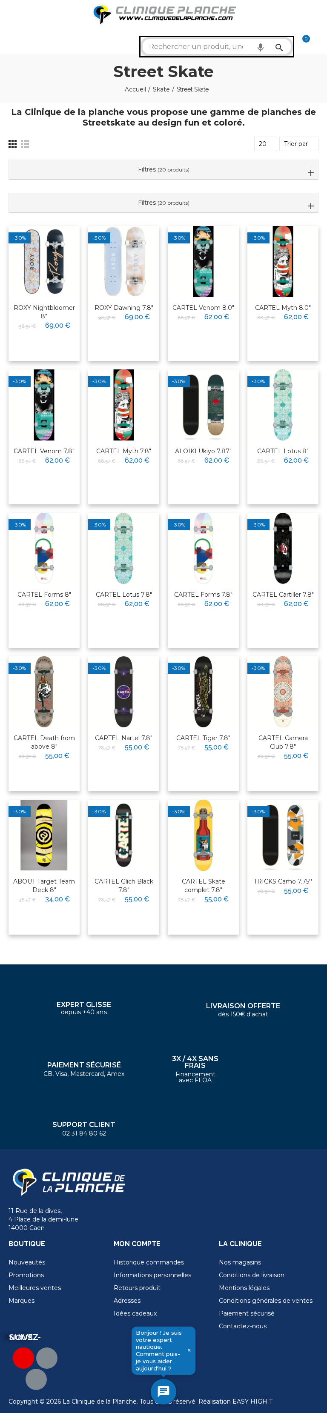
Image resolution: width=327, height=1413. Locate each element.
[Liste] (25, 144)
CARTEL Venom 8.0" (203, 308)
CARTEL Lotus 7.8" (124, 594)
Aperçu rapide (52, 259)
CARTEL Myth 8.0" (283, 308)
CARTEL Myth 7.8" (123, 451)
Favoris (55, 244)
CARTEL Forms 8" (44, 594)
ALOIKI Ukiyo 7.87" (203, 451)
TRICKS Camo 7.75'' (283, 881)
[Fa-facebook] (46, 1358)
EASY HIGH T (252, 1401)
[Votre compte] (318, 42)
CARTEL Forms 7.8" (203, 594)
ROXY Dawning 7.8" (124, 308)
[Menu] (13, 15)
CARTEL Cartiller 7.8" (283, 594)
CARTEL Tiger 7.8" (203, 738)
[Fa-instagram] (36, 1379)
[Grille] (13, 144)
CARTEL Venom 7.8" (44, 451)
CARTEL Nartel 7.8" (123, 738)
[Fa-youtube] (23, 1358)
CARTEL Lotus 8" (283, 451)
